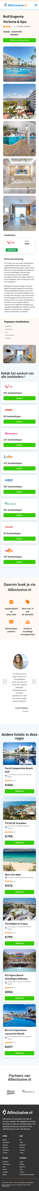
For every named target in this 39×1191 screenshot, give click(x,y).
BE (5, 1182)
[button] (36, 5)
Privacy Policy (26, 1185)
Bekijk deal (12, 250)
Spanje (6, 31)
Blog (3, 1185)
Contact (19, 1185)
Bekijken (20, 398)
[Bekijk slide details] (10, 1091)
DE (8, 1182)
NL (3, 1182)
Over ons (13, 1185)
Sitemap (8, 1185)
